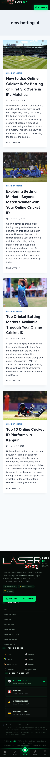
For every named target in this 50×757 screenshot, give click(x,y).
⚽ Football (29, 654)
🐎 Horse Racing (10, 664)
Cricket (15, 752)
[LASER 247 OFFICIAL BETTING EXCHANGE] (22, 562)
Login (35, 752)
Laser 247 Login (10, 614)
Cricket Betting (9, 644)
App (45, 752)
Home (4, 752)
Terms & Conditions (23, 745)
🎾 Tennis (8, 659)
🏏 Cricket (8, 654)
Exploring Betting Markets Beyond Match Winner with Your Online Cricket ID (23, 202)
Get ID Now (41, 7)
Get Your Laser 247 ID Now (21, 598)
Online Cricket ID (14, 73)
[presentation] (25, 54)
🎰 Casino (29, 659)
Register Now (9, 624)
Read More (13, 143)
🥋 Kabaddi (29, 664)
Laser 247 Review (10, 639)
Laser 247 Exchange (11, 634)
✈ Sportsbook (30, 669)
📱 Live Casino (9, 669)
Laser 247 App (9, 629)
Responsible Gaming (39, 745)
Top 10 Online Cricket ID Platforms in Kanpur (25, 434)
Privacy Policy (9, 745)
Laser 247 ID (8, 619)
